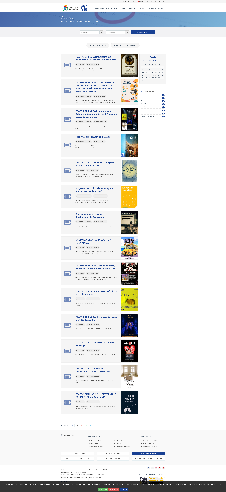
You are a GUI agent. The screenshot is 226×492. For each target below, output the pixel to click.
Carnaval (118, 443)
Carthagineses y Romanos (123, 446)
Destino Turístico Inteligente (79, 458)
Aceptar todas (103, 489)
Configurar (124, 489)
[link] (70, 7)
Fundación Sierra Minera (96, 446)
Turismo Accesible (114, 458)
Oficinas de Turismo (126, 1)
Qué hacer (132, 8)
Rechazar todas (113, 489)
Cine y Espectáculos (147, 97)
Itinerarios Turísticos (156, 8)
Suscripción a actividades (125, 45)
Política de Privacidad (82, 480)
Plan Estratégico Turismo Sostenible (149, 458)
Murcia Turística (93, 443)
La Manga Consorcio (121, 440)
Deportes (144, 101)
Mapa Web (64, 480)
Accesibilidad (104, 480)
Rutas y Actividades (147, 113)
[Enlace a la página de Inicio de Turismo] (83, 7)
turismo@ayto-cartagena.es (151, 446)
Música (143, 94)
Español (141, 1)
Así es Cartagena (99, 8)
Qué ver (123, 8)
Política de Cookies (94, 480)
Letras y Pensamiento (147, 116)
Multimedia (142, 8)
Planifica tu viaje (111, 8)
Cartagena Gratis (114, 453)
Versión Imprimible (98, 45)
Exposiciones (145, 104)
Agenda (79, 21)
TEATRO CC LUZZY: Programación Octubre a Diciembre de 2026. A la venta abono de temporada (96, 114)
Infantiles (144, 107)
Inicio (63, 21)
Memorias (112, 480)
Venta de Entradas (149, 453)
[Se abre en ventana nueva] (73, 435)
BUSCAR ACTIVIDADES (142, 32)
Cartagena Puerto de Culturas (97, 440)
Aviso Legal (71, 480)
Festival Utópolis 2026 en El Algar (92, 137)
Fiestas (143, 110)
